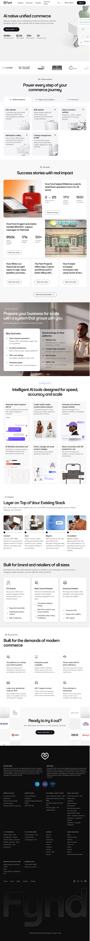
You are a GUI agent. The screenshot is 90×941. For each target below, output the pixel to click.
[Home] (8, 2)
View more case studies (44, 294)
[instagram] (78, 881)
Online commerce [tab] (19, 100)
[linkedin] (74, 881)
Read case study (52, 212)
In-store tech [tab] (73, 100)
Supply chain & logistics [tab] (46, 100)
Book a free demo (43, 732)
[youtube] (85, 881)
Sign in (81, 3)
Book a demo (69, 3)
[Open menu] (60, 3)
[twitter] (82, 881)
